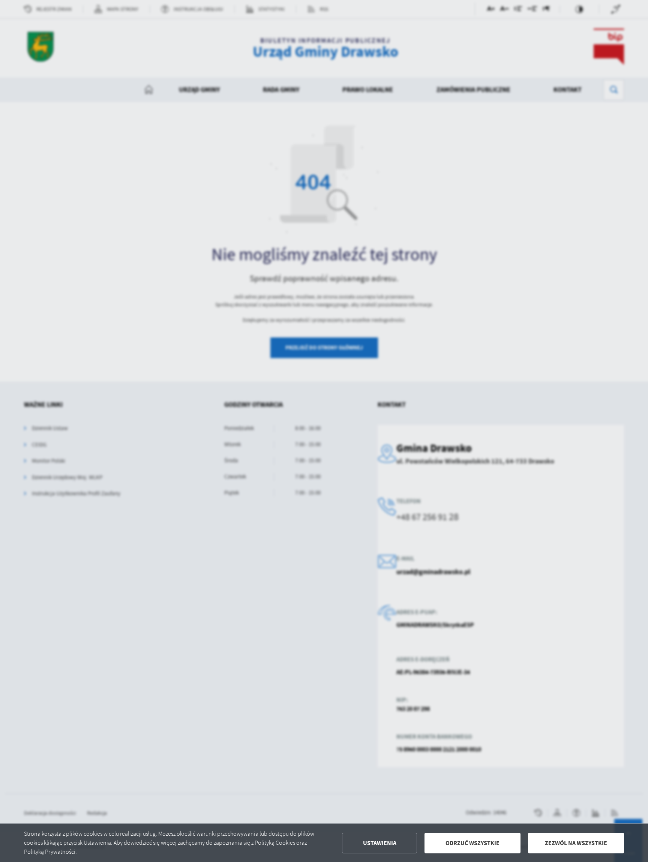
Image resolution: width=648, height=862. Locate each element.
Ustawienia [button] (379, 843)
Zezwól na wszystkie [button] (576, 843)
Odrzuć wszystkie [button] (473, 843)
